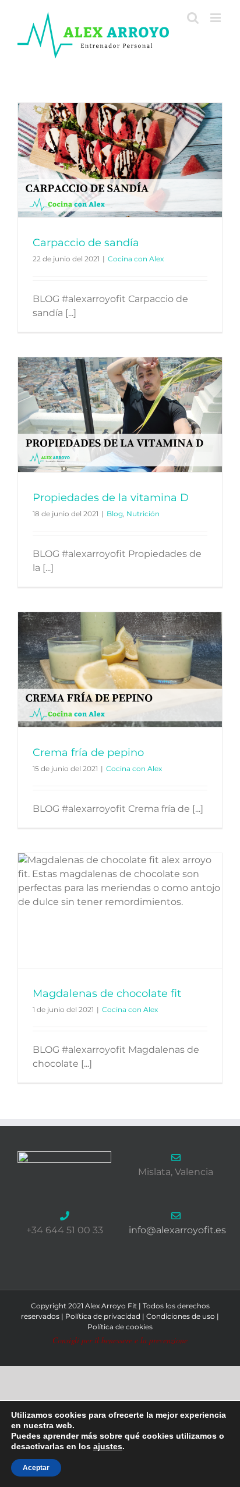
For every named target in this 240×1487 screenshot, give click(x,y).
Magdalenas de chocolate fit (107, 993)
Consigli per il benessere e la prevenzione (120, 1340)
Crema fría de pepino (88, 752)
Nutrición (143, 513)
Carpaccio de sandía (86, 242)
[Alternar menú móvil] (216, 18)
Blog (115, 513)
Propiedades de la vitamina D (111, 497)
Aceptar (36, 1468)
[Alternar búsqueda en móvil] (193, 18)
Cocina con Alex (136, 258)
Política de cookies (120, 1326)
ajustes (107, 1446)
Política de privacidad (102, 1316)
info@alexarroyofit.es (177, 1230)
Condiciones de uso (180, 1316)
